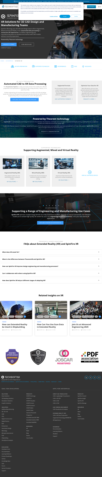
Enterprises (5, 426)
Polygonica (29, 415)
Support (91, 6)
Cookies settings (54, 16)
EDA (3, 423)
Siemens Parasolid (31, 413)
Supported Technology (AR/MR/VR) (62, 418)
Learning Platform (6, 454)
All (27, 428)
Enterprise (9, 61)
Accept (64, 16)
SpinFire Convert (82, 396)
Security (48, 381)
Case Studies (29, 438)
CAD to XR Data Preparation (60, 415)
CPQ (3, 416)
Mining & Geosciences (7, 433)
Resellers (55, 433)
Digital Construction (7, 419)
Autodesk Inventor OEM (32, 420)
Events (28, 435)
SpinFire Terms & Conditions (22, 381)
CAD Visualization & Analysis (60, 409)
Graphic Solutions (6, 403)
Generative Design (6, 428)
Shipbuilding (5, 438)
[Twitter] (90, 377)
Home (2, 61)
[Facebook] (94, 377)
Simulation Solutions (7, 401)
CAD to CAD (56, 401)
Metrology (4, 430)
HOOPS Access (30, 403)
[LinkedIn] (86, 377)
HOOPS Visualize (30, 401)
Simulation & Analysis (7, 440)
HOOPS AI (28, 398)
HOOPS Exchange (30, 396)
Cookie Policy (41, 381)
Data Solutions (5, 396)
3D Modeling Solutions (7, 398)
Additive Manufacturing (8, 409)
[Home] (9, 7)
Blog (27, 433)
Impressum (54, 381)
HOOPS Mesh (29, 408)
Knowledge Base (6, 461)
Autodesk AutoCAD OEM (32, 417)
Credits (59, 381)
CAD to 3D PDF (57, 398)
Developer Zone (6, 449)
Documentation (6, 451)
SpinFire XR (80, 401)
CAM (3, 414)
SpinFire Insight (82, 398)
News (27, 430)
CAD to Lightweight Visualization (61, 396)
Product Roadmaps (7, 456)
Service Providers (6, 468)
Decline (76, 16)
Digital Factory (5, 421)
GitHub (3, 458)
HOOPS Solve (29, 410)
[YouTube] (99, 377)
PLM (3, 435)
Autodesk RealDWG (31, 422)
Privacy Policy (34, 381)
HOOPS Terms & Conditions (7, 381)
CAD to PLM (56, 403)
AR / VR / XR (5, 411)
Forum (3, 466)
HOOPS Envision (30, 405)
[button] (9, 44)
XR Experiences (57, 420)
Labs (3, 463)
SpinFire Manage (82, 403)
